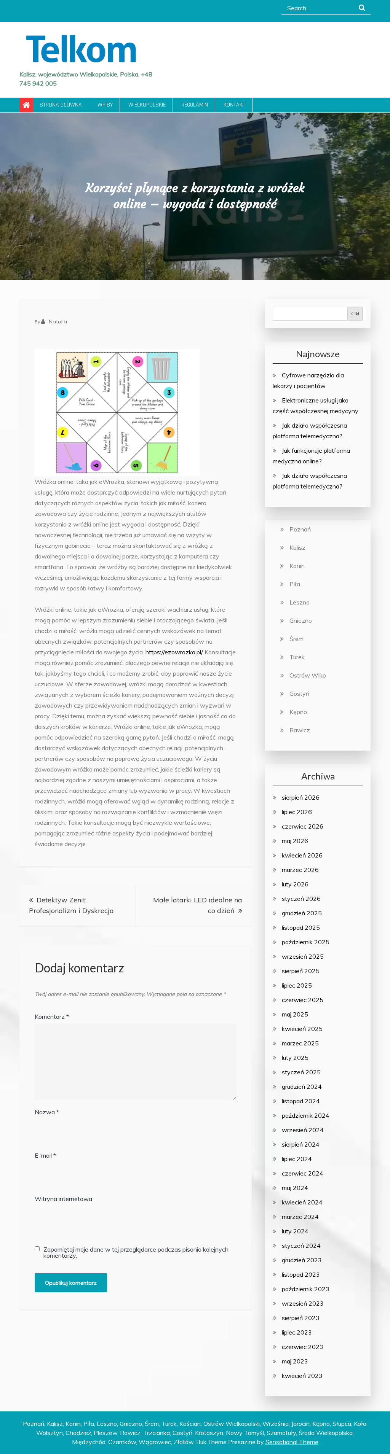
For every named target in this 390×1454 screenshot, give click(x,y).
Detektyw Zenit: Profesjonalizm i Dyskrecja (71, 905)
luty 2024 (295, 1231)
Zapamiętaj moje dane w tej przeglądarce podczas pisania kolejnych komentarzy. (136, 1252)
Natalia (58, 321)
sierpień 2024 (301, 1144)
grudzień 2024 (302, 1086)
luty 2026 (295, 884)
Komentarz (52, 1016)
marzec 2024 (300, 1216)
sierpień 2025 (301, 971)
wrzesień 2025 (303, 956)
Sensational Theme (291, 1442)
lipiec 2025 (297, 985)
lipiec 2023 (297, 1332)
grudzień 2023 (302, 1260)
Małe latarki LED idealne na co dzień (197, 905)
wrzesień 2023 (303, 1303)
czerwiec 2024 (302, 1173)
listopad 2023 (301, 1274)
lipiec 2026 (297, 812)
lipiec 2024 (297, 1159)
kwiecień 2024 (302, 1202)
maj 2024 (295, 1188)
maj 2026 (295, 841)
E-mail (45, 1155)
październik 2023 (305, 1289)
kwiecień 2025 (302, 1028)
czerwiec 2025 (302, 1000)
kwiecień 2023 (302, 1375)
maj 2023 (295, 1361)
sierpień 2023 (301, 1318)
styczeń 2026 (301, 898)
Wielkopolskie (147, 105)
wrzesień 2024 (303, 1130)
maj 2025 (295, 1014)
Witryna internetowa (63, 1199)
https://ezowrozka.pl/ (174, 652)
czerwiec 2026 (302, 826)
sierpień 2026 (301, 797)
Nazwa (47, 1112)
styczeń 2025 (301, 1072)
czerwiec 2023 (302, 1347)
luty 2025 (295, 1057)
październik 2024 (305, 1115)
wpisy (105, 105)
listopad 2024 (301, 1101)
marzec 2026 (300, 869)
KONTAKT (234, 105)
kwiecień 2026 (302, 855)
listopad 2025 (301, 927)
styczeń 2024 (301, 1245)
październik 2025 (305, 942)
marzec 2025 (300, 1043)
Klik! (354, 314)
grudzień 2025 (302, 913)
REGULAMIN (194, 105)
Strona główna (61, 105)
